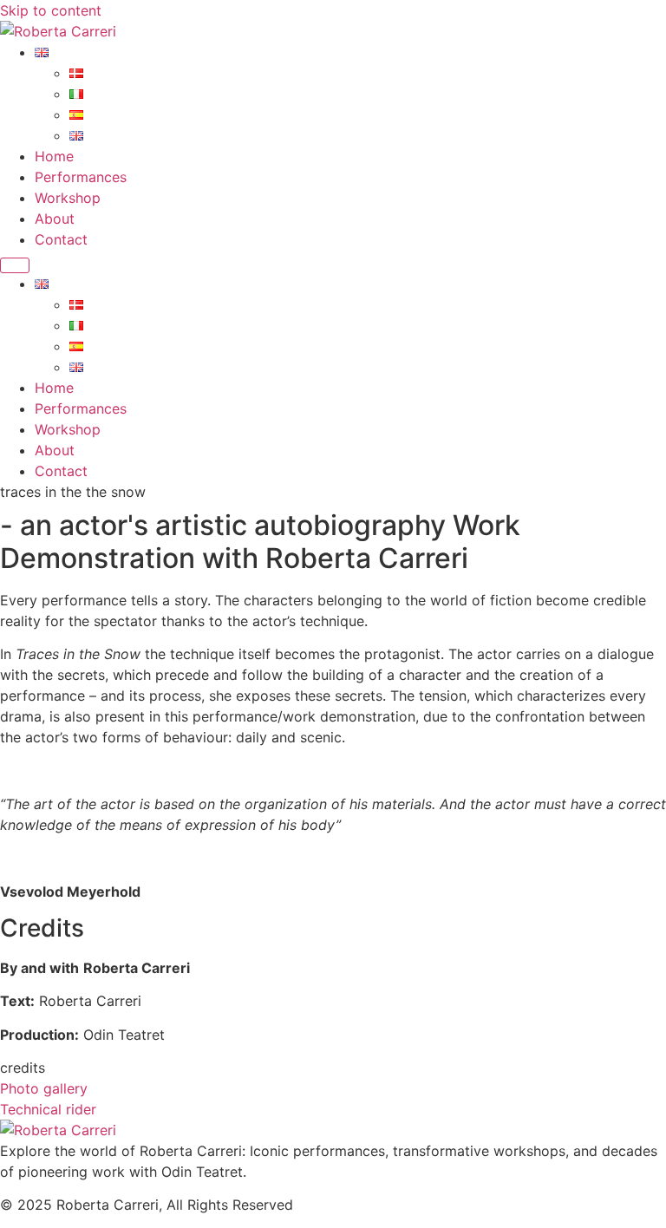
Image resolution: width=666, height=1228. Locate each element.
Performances (81, 177)
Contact (61, 239)
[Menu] (14, 265)
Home (54, 156)
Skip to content (50, 10)
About (55, 218)
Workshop (68, 197)
